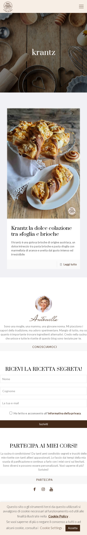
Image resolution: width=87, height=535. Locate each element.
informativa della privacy (64, 413)
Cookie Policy (58, 516)
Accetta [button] (72, 528)
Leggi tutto (70, 264)
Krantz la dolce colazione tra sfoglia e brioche (41, 231)
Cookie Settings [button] (51, 528)
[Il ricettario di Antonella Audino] (7, 6)
